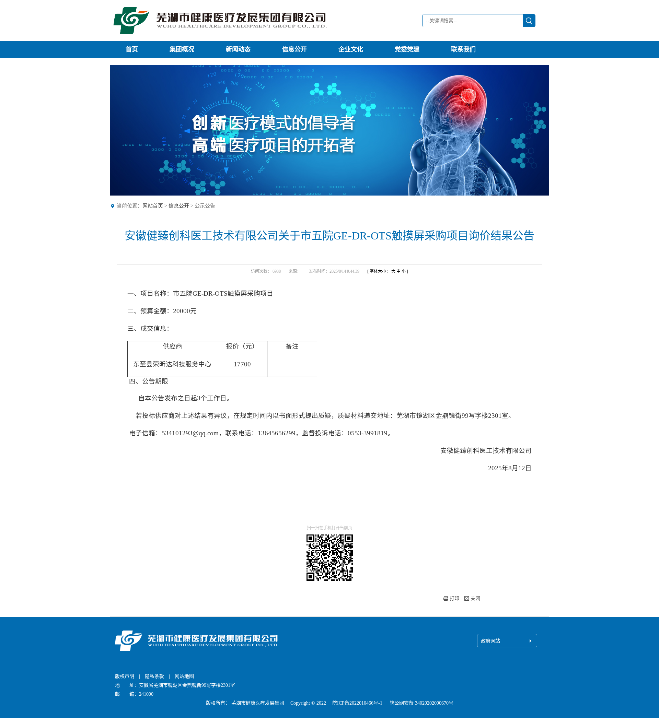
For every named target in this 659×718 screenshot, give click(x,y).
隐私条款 (154, 676)
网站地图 (184, 676)
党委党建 (407, 49)
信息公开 (294, 49)
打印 (454, 598)
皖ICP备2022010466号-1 (357, 703)
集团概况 (182, 49)
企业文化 (350, 49)
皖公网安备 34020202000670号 (420, 703)
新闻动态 (238, 49)
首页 (132, 49)
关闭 (475, 598)
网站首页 (152, 206)
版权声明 (124, 676)
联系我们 (463, 49)
